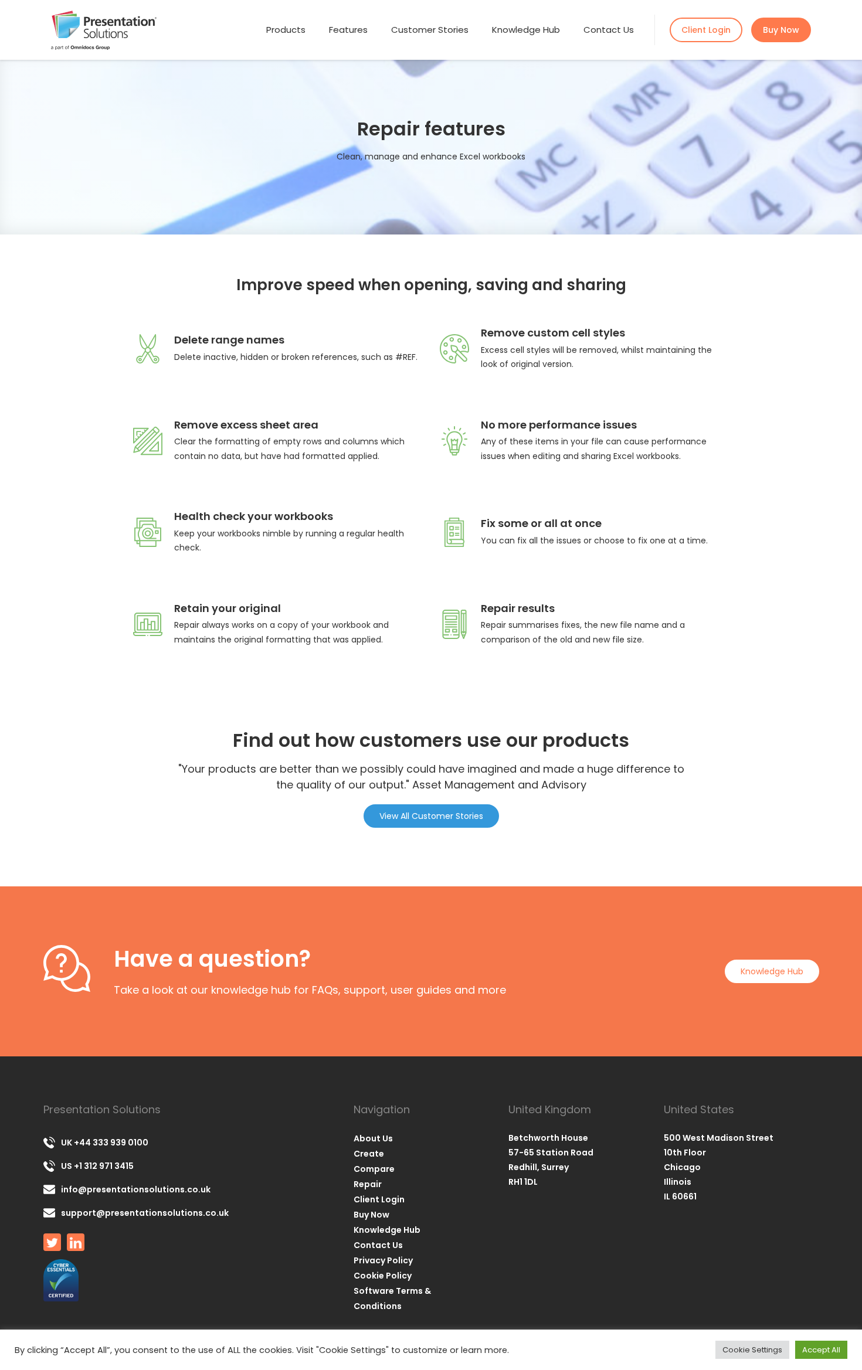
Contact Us (608, 29)
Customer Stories (430, 29)
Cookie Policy (383, 1275)
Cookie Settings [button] (752, 1349)
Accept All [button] (821, 1349)
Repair (368, 1184)
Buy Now (781, 30)
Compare (374, 1169)
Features (348, 29)
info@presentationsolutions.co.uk (136, 1189)
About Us (373, 1138)
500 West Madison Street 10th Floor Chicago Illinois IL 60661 (718, 1167)
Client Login (706, 30)
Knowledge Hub (526, 29)
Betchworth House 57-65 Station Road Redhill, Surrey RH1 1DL (550, 1160)
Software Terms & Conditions (392, 1298)
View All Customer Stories (431, 816)
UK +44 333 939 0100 (104, 1142)
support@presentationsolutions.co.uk (145, 1213)
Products (286, 29)
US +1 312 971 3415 (97, 1166)
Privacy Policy (383, 1260)
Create (369, 1154)
